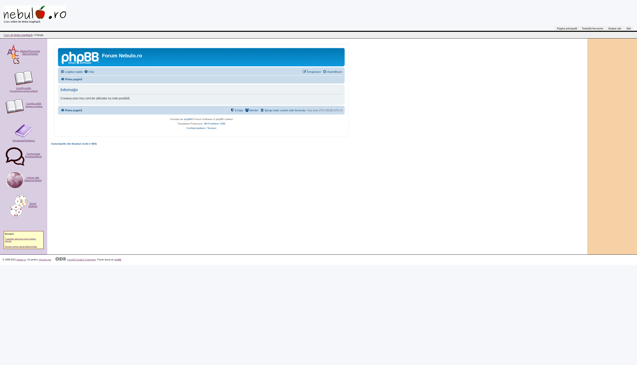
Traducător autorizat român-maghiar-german (20, 240)
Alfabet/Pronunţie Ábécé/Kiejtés (30, 52)
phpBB (188, 119)
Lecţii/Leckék (24, 89)
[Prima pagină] (80, 57)
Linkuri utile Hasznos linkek (33, 179)
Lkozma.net (45, 259)
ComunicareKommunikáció (33, 155)
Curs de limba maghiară (18, 35)
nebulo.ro (21, 259)
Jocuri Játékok (32, 204)
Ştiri (629, 28)
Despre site (614, 28)
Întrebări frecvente (592, 28)
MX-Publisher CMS (214, 123)
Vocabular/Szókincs (23, 140)
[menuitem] (89, 72)
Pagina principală (567, 28)
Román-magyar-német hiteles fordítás (21, 246)
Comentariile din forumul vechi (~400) (74, 143)
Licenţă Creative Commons (81, 259)
